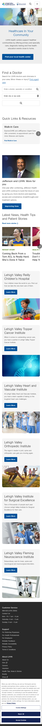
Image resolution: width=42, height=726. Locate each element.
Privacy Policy (7, 647)
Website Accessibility (9, 644)
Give (4, 663)
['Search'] (30, 4)
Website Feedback (8, 641)
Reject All (21, 714)
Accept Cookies (21, 720)
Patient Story (8, 250)
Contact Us (6, 613)
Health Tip (37, 250)
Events (4, 674)
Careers (5, 666)
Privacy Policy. (11, 703)
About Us (5, 660)
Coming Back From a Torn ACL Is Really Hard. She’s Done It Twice (15, 256)
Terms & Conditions (9, 650)
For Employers (7, 638)
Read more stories (9, 223)
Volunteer (5, 668)
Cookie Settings (21, 708)
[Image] (16, 236)
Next (38, 133)
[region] (21, 701)
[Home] (14, 4)
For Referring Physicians (10, 632)
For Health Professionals (10, 635)
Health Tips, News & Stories (12, 671)
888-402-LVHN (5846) (9, 611)
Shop (5, 677)
